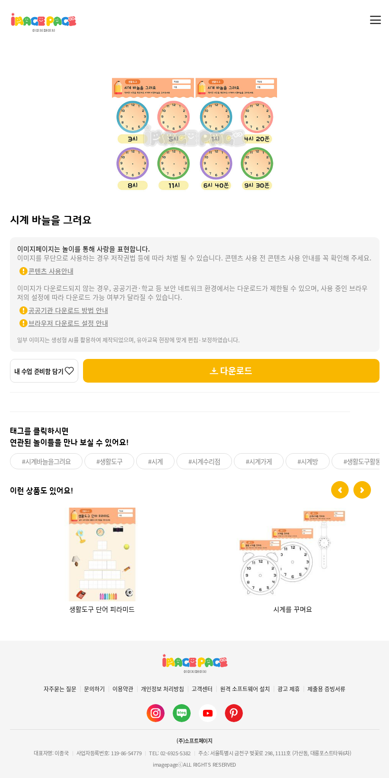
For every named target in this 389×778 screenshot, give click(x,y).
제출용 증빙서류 (326, 689)
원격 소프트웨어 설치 (245, 689)
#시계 (155, 461)
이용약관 (122, 689)
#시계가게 (259, 461)
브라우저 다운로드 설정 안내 (68, 323)
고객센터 (202, 689)
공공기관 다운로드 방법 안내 (68, 310)
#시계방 (307, 461)
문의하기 (94, 689)
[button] (340, 490)
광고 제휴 (289, 689)
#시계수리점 (204, 461)
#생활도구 (109, 461)
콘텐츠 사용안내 (51, 271)
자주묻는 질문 (60, 689)
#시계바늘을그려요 (46, 461)
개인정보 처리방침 (162, 689)
